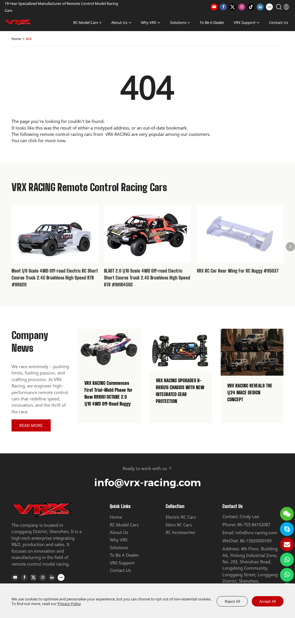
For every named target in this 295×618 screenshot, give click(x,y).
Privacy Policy (69, 603)
